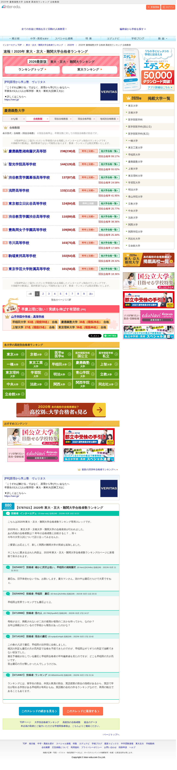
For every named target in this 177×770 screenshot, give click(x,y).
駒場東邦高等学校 (22, 256)
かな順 (14, 119)
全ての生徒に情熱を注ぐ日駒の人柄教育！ (44, 29)
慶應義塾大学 (135, 161)
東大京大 (140, 743)
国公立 (82, 355)
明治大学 (133, 189)
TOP (25, 743)
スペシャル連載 (64, 38)
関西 (59, 384)
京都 (36, 354)
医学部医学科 (135, 119)
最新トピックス (111, 743)
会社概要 (46, 747)
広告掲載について (60, 747)
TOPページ (25, 722)
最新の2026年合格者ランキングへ (99, 469)
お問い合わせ (110, 747)
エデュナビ (113, 38)
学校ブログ (137, 38)
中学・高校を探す (39, 38)
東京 (12, 354)
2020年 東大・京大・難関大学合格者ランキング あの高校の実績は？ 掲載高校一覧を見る (61, 410)
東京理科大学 (135, 175)
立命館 (12, 394)
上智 (106, 364)
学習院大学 (134, 182)
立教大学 (133, 203)
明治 (59, 374)
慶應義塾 (83, 364)
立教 (106, 374)
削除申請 (123, 747)
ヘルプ (132, 747)
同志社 (106, 384)
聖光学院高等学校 (22, 164)
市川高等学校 (19, 243)
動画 (162, 38)
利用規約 (75, 747)
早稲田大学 (134, 154)
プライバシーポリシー (91, 747)
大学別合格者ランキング (47, 722)
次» (91, 294)
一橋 (12, 364)
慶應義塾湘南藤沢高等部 (27, 151)
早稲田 (59, 364)
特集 (88, 38)
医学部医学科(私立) (138, 133)
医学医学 (59, 354)
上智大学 (133, 168)
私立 (106, 355)
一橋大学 (133, 140)
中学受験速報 (127, 743)
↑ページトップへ (111, 734)
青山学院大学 (135, 196)
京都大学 (133, 112)
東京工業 (36, 364)
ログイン (170, 7)
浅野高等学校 (19, 190)
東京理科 (12, 374)
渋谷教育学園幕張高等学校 (29, 177)
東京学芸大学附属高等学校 (29, 269)
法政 (36, 384)
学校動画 (150, 743)
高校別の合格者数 (71, 722)
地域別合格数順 (108, 119)
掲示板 (15, 38)
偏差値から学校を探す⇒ (133, 29)
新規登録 (155, 7)
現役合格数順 (61, 119)
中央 (12, 384)
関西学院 (83, 384)
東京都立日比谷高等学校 (27, 203)
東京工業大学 (135, 147)
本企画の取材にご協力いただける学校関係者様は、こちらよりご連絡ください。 (61, 726)
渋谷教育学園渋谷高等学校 (29, 216)
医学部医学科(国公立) (140, 126)
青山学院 (83, 374)
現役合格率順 (84, 119)
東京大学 (133, 105)
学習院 (36, 374)
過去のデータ (90, 722)
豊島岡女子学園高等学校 (27, 230)
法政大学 (133, 217)
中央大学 (133, 210)
